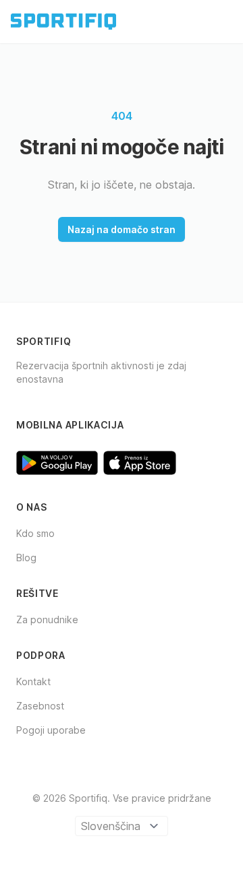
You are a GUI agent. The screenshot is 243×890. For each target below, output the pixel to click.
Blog (26, 557)
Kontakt (33, 681)
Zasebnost (40, 705)
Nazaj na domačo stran (122, 229)
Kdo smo (35, 533)
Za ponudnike (47, 619)
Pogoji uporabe (51, 730)
